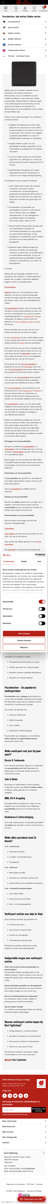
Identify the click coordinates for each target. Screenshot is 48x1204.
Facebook (4, 1096)
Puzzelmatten (14, 22)
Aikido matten (14, 33)
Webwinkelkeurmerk (39, 1202)
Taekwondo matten (16, 50)
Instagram (10, 1096)
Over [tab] (39, 561)
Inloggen (25, 11)
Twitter (15, 1096)
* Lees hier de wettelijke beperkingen (15, 1114)
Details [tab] (24, 561)
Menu (5, 11)
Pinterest (20, 1096)
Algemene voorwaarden (15, 1184)
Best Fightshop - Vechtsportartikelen (28, 1191)
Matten (8, 1059)
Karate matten (14, 44)
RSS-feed (30, 1184)
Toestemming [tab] (8, 561)
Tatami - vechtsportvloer (19, 56)
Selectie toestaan (24, 640)
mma (38, 322)
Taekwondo (28, 316)
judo (17, 322)
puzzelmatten (15, 337)
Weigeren (24, 647)
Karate (37, 391)
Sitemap (39, 1184)
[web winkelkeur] (24, 1195)
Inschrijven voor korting (38, 1110)
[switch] (42, 609)
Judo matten (13, 27)
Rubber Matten (14, 39)
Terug (3, 2)
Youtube (26, 1096)
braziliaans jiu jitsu (26, 322)
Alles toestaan (24, 634)
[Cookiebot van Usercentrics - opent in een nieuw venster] (35, 554)
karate (38, 316)
